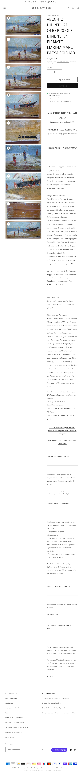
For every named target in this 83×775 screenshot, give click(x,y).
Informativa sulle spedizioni (53, 770)
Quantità (49, 68)
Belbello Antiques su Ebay (14, 722)
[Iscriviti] (41, 749)
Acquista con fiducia (12, 708)
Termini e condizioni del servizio (16, 727)
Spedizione (9, 703)
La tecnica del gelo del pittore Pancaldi (55, 698)
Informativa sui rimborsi (13, 732)
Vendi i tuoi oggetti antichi (14, 718)
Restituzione (9, 737)
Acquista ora (62, 86)
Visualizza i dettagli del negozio (60, 101)
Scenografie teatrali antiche (51, 703)
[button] (4, 7)
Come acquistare (11, 698)
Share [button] (51, 676)
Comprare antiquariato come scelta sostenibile (58, 713)
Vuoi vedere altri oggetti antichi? (62, 427)
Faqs (7, 713)
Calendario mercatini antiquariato (54, 708)
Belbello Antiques (22, 768)
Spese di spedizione (63, 62)
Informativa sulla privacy (63, 768)
